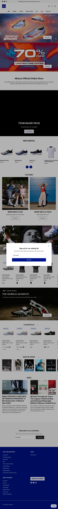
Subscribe (29, 259)
